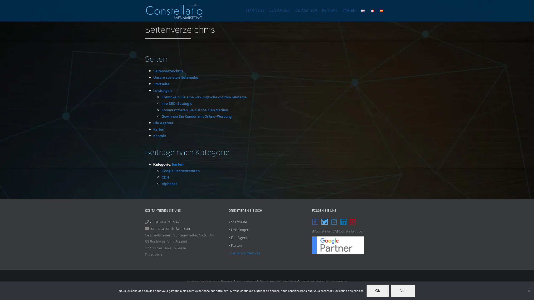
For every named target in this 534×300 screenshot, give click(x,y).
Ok (377, 291)
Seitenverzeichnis (168, 71)
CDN (165, 177)
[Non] (529, 291)
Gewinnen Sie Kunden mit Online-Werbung (197, 116)
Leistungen (162, 90)
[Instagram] (334, 222)
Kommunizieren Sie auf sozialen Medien (195, 110)
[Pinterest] (353, 222)
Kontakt (159, 136)
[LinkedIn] (343, 222)
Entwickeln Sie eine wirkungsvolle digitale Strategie (204, 97)
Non (403, 291)
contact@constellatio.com (170, 228)
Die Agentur (163, 123)
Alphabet (169, 183)
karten (178, 164)
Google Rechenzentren (181, 171)
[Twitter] (324, 222)
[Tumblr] (361, 221)
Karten (158, 129)
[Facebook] (315, 222)
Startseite (161, 84)
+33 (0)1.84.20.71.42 (165, 222)
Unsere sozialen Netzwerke (175, 77)
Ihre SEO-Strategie (177, 103)
